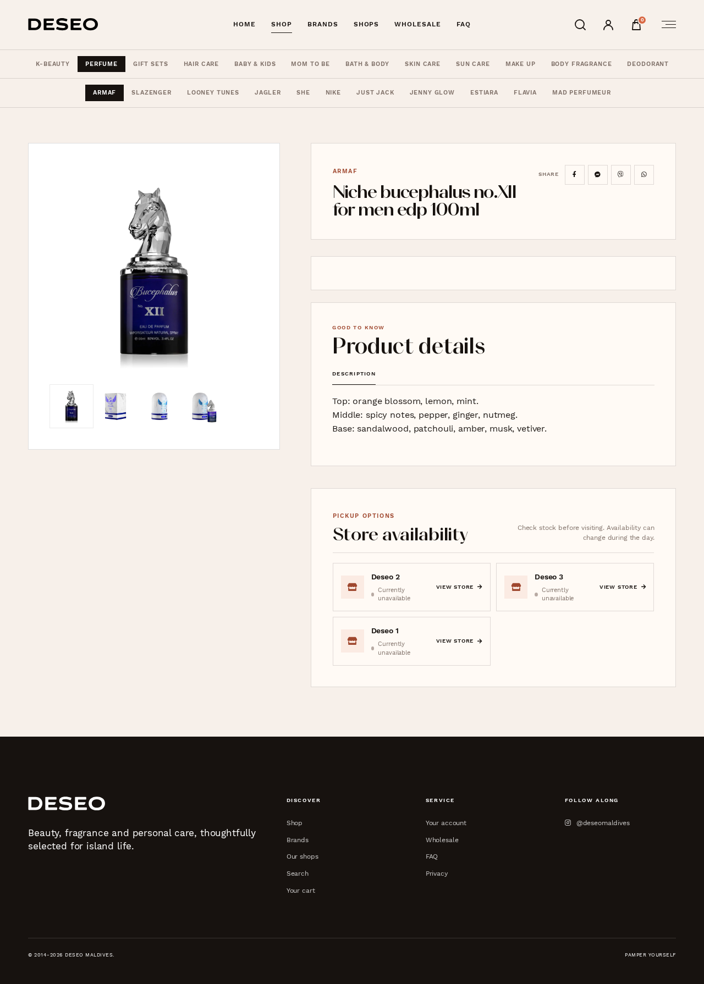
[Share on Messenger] (598, 175)
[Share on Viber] (621, 175)
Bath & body (367, 64)
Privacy (437, 873)
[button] (154, 274)
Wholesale (417, 24)
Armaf (104, 92)
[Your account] (608, 25)
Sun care (473, 64)
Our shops (302, 856)
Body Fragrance (581, 64)
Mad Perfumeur (581, 92)
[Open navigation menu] (665, 24)
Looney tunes (213, 92)
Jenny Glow (432, 92)
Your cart (301, 890)
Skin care (423, 64)
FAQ (464, 24)
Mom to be (310, 64)
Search (298, 873)
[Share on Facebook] (575, 175)
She (303, 92)
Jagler (268, 92)
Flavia (525, 92)
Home (244, 24)
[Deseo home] (63, 24)
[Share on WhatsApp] (644, 175)
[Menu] (665, 24)
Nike (333, 92)
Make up (520, 64)
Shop (281, 24)
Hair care (201, 64)
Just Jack (375, 92)
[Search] (580, 25)
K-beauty (53, 64)
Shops (367, 24)
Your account (446, 823)
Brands (322, 24)
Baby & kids (255, 64)
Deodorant (648, 64)
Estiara (484, 92)
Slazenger (151, 92)
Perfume (101, 64)
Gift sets (150, 64)
